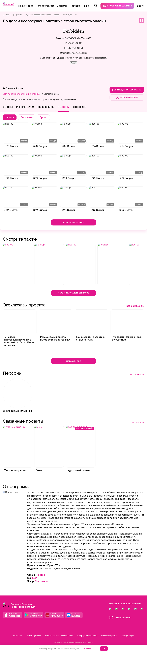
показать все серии (73, 222)
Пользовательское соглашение (59, 636)
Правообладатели (109, 636)
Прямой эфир (25, 5)
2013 (34, 578)
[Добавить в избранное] (141, 20)
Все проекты (137, 422)
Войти (140, 5)
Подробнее (86, 648)
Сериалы (62, 5)
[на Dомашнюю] (8, 4)
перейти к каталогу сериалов (73, 293)
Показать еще (73, 361)
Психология (42, 581)
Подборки (75, 5)
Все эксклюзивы (135, 306)
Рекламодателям (33, 636)
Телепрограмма (45, 5)
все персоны (137, 374)
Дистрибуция (128, 636)
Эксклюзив (27, 117)
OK (104, 649)
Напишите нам (123, 617)
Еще (86, 5)
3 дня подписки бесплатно (117, 6)
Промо (43, 117)
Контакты (17, 636)
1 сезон (20, 88)
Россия (41, 574)
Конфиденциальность (87, 636)
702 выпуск (9, 88)
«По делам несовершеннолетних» (21, 94)
